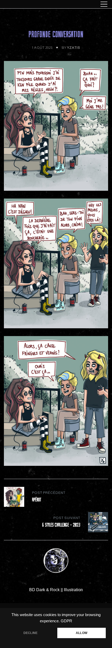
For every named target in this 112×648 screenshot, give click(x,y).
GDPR (66, 621)
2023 (43, 22)
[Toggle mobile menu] (104, 4)
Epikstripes (60, 22)
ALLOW (81, 633)
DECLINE (30, 633)
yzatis (73, 48)
